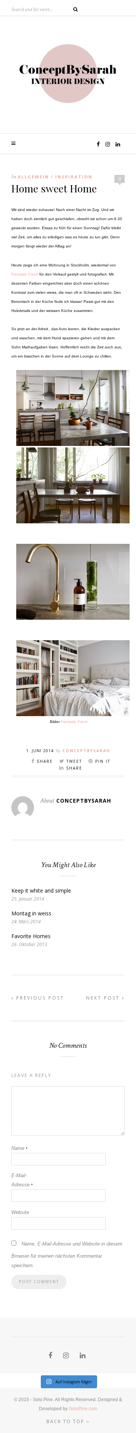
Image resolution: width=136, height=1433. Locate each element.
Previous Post (39, 998)
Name (19, 1148)
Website (20, 1212)
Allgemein (33, 177)
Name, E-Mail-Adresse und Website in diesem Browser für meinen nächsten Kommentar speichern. (66, 1254)
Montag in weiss (31, 913)
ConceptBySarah (86, 750)
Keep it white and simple (41, 890)
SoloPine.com (83, 1408)
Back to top (66, 1421)
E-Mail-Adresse (21, 1180)
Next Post (104, 998)
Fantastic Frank (24, 274)
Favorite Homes (31, 936)
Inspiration (74, 177)
